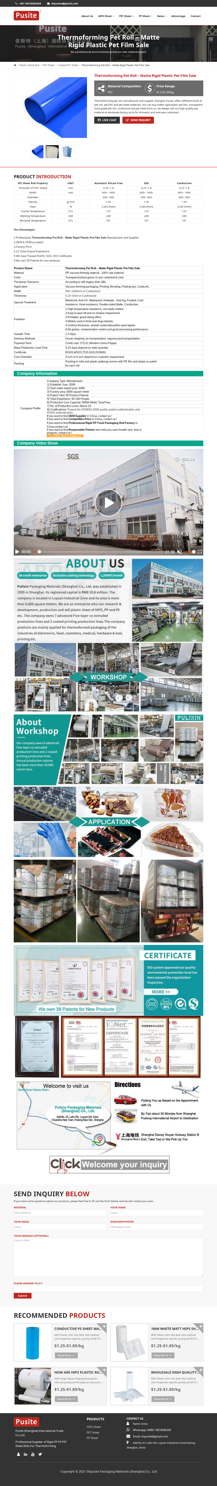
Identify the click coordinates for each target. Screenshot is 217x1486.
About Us (87, 16)
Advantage (178, 16)
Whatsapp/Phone (122, 1221)
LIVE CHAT (109, 120)
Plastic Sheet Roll (29, 65)
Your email (21, 1221)
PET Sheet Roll (108, 1476)
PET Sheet (125, 16)
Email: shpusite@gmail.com (150, 1436)
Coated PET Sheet (68, 65)
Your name (118, 1207)
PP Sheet (144, 16)
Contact (196, 16)
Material (20, 1207)
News (160, 16)
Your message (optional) (31, 1235)
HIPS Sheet (105, 16)
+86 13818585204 (30, 3)
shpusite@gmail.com (64, 3)
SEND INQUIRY (141, 120)
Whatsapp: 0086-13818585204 (152, 1430)
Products (95, 1419)
